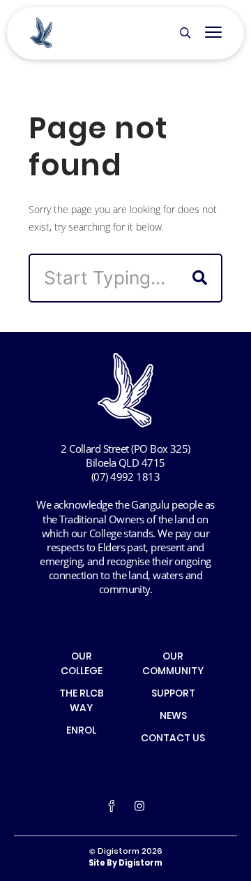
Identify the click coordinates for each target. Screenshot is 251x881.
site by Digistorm (125, 864)
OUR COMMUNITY (173, 665)
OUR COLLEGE (81, 665)
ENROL (81, 731)
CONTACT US (173, 739)
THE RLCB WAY (81, 702)
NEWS (173, 717)
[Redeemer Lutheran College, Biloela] (125, 390)
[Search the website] (185, 33)
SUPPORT (173, 694)
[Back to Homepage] (41, 33)
